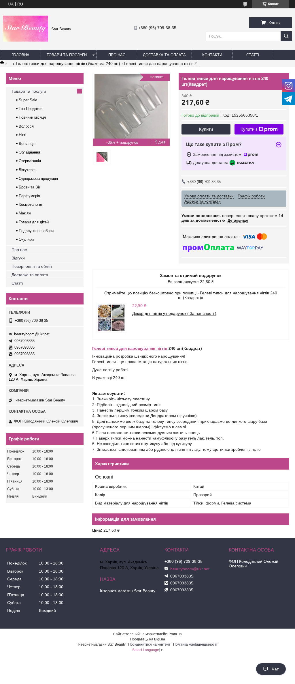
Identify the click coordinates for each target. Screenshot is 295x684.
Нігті (22, 135)
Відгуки (18, 258)
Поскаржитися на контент (149, 644)
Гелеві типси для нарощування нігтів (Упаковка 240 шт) (68, 63)
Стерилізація (30, 161)
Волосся (26, 126)
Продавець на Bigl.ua (147, 639)
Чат (275, 669)
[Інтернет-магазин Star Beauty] (25, 40)
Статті (252, 55)
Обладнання (29, 152)
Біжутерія (27, 170)
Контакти (212, 55)
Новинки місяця (32, 117)
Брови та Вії (29, 187)
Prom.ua (175, 634)
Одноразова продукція (38, 178)
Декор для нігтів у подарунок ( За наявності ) (174, 313)
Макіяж (25, 213)
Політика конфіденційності (195, 644)
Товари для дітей (34, 222)
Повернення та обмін (32, 266)
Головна (20, 55)
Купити (206, 129)
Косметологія (30, 204)
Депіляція (27, 143)
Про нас (116, 55)
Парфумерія (29, 196)
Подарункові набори (36, 231)
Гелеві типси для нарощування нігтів (129, 348)
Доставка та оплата (164, 55)
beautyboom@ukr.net (32, 334)
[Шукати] (286, 36)
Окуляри (26, 239)
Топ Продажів (30, 108)
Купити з (249, 129)
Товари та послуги (67, 55)
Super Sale (28, 100)
